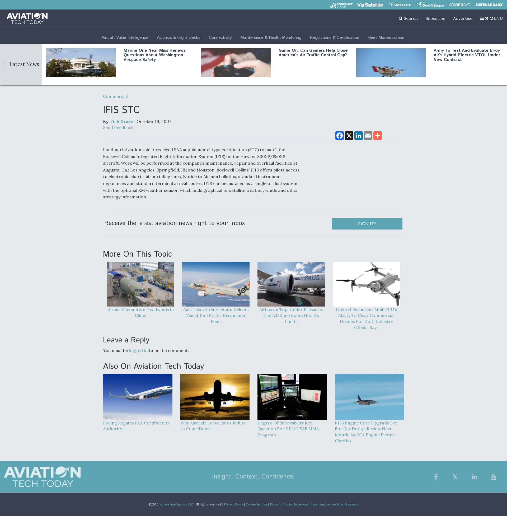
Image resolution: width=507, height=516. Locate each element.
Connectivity (220, 38)
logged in (138, 350)
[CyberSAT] (459, 4)
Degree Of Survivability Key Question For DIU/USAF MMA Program (288, 429)
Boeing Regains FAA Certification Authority (136, 426)
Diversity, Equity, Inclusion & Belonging (297, 504)
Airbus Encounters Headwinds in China (141, 312)
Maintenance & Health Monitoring (270, 38)
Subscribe (435, 18)
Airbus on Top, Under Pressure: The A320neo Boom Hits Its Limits (291, 315)
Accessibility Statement (342, 504)
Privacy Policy (233, 504)
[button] (491, 18)
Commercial (115, 96)
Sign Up (367, 223)
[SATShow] (400, 4)
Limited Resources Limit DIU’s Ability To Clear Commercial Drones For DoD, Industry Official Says (366, 318)
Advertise (462, 18)
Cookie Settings (256, 504)
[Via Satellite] (370, 5)
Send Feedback (118, 127)
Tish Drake (121, 121)
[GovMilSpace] (430, 5)
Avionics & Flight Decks (178, 38)
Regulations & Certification (334, 38)
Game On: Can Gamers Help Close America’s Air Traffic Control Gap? (313, 52)
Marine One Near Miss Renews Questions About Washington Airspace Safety (155, 55)
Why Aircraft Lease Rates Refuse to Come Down (213, 426)
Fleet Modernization (386, 38)
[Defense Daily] (489, 4)
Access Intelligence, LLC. (177, 504)
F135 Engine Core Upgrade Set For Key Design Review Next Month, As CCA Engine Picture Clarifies (366, 432)
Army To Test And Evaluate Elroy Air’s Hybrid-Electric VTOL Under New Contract (467, 55)
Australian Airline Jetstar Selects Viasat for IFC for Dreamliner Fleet (216, 315)
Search (410, 18)
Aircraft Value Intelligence (124, 38)
